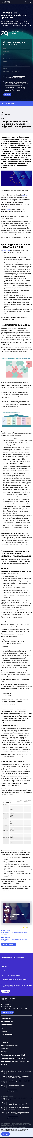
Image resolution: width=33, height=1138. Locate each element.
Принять (5, 1134)
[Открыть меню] (30, 2)
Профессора (6, 1028)
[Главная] (6, 2)
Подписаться (5, 991)
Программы (6, 1018)
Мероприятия (7, 1022)
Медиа (2, 118)
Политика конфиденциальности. (21, 1124)
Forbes (8, 209)
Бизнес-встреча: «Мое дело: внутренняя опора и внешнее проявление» (18, 1108)
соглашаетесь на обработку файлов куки (17, 1130)
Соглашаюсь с (15, 76)
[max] (1, 1009)
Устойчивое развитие (5, 1048)
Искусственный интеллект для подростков (19, 1071)
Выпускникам (6, 1034)
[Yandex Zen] (17, 1009)
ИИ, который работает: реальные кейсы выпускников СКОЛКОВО (18, 1113)
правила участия (15, 90)
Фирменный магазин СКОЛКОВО (14, 1061)
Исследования (7, 1025)
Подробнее (10, 920)
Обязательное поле (9, 79)
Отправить (7, 94)
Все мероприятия (13, 1118)
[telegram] (5, 1009)
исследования (26, 195)
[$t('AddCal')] (9, 32)
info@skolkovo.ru (7, 1006)
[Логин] (26, 2)
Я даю (16, 83)
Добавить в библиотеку (8, 944)
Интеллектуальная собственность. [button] (7, 1124)
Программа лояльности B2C (13, 1055)
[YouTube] (9, 1009)
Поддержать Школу (7, 1012)
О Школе (4, 1043)
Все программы (12, 1091)
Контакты (5, 1065)
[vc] (21, 1009)
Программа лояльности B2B (13, 1058)
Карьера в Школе (4, 1046)
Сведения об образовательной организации (9, 1045)
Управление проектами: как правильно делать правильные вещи (18, 1077)
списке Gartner (6, 250)
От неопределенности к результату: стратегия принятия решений (17, 1103)
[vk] (14, 1009)
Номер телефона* (15, 974)
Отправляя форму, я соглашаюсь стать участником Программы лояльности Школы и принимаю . (17, 89)
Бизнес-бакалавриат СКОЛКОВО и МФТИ (19, 1081)
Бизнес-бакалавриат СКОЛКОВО (16, 1085)
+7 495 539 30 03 (6, 1004)
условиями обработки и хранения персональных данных (15, 76)
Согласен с (15, 980)
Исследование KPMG (6, 213)
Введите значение (17, 63)
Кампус (4, 1052)
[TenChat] (26, 1009)
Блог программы (10, 103)
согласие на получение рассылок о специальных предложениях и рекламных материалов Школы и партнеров (16, 83)
